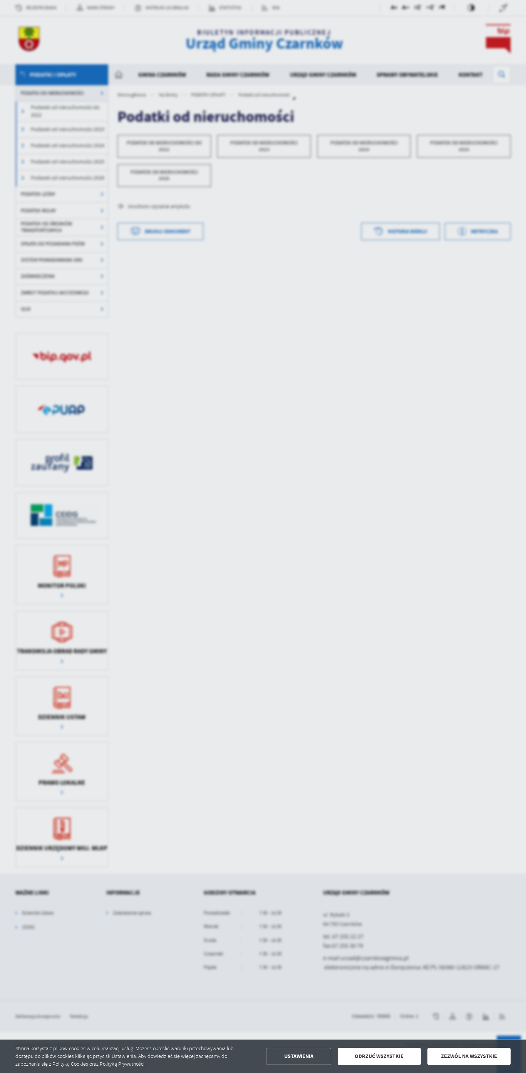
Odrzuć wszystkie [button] (379, 1056)
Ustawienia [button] (298, 1056)
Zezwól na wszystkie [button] (469, 1056)
